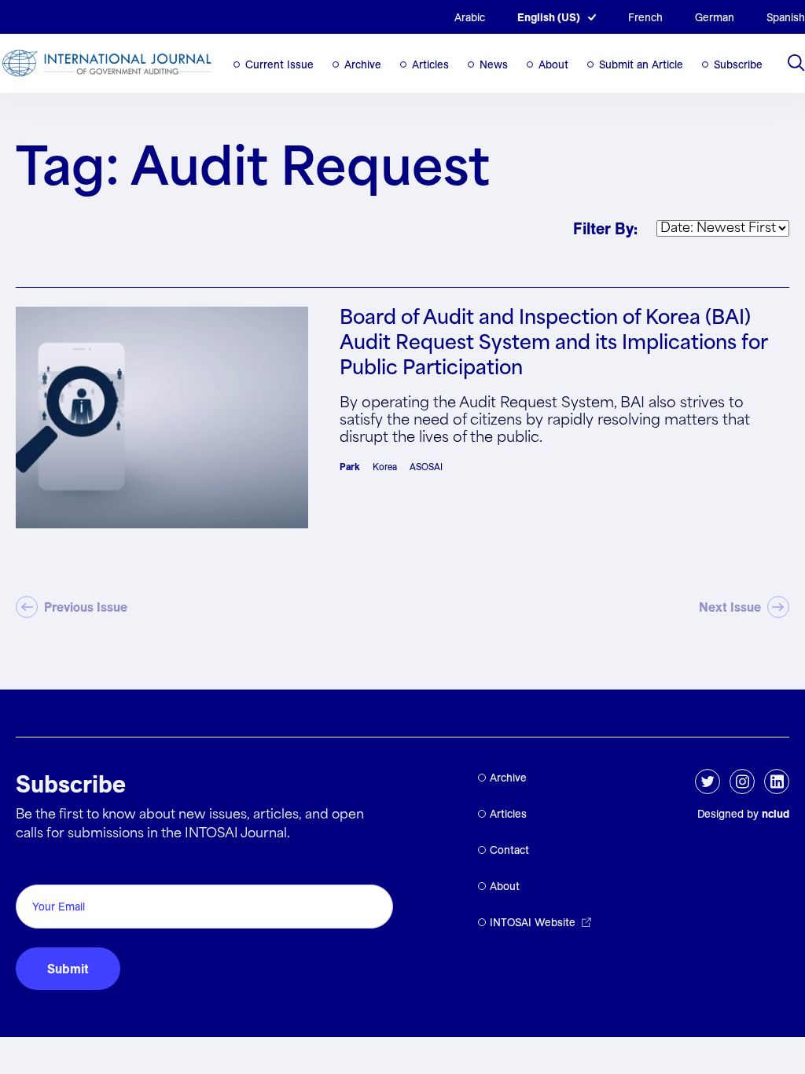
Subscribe (738, 64)
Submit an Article (641, 64)
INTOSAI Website (532, 922)
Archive (362, 64)
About (553, 64)
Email (36, 867)
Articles (430, 64)
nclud (775, 814)
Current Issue (279, 64)
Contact (509, 850)
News (494, 64)
